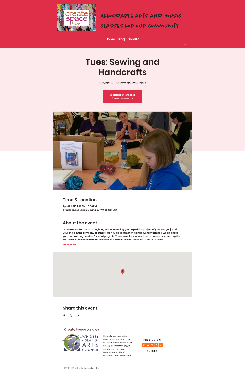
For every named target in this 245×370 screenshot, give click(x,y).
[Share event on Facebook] (64, 316)
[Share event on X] (71, 316)
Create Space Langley (81, 329)
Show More (69, 244)
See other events (122, 98)
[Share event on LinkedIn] (78, 316)
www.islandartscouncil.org (119, 355)
